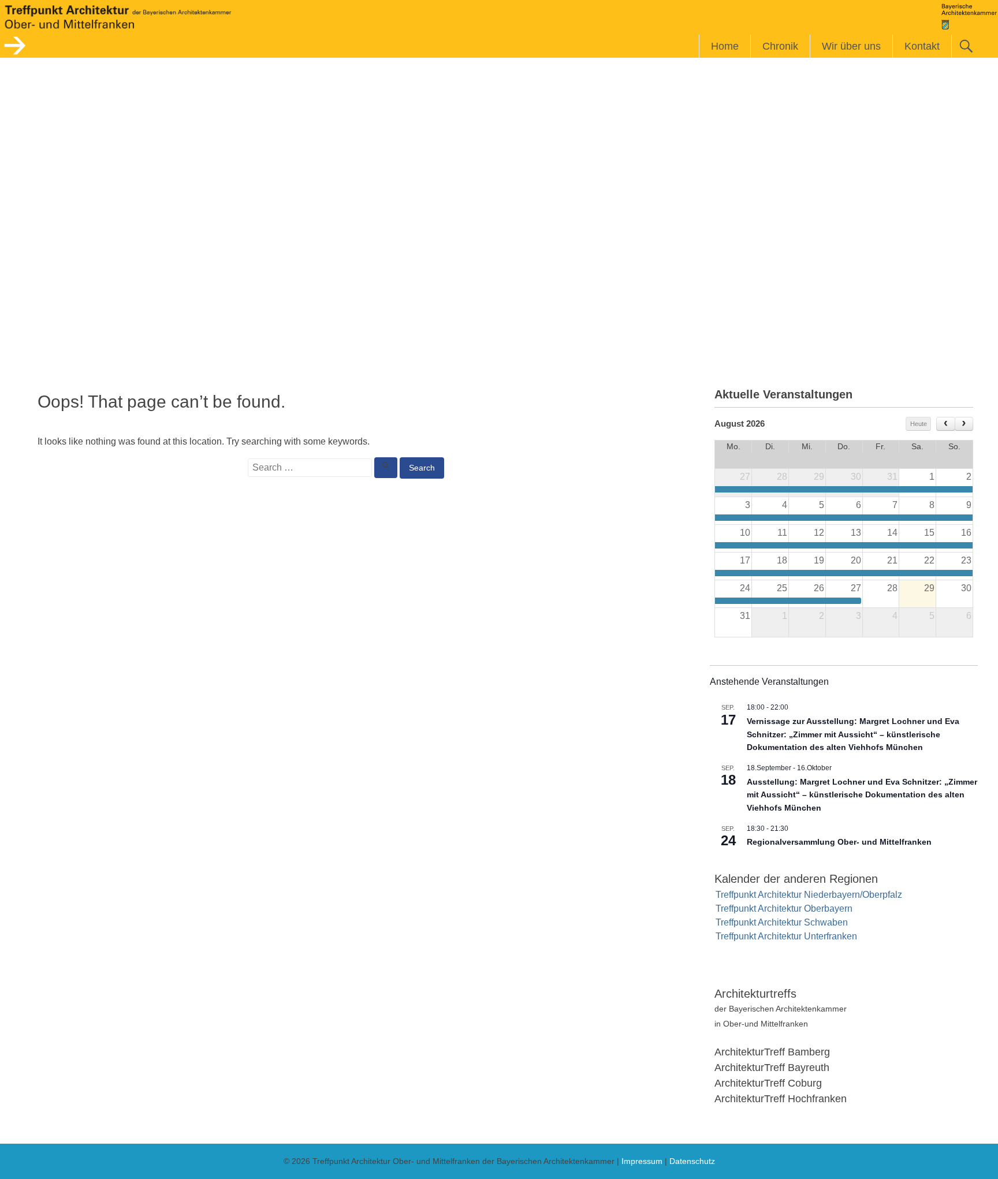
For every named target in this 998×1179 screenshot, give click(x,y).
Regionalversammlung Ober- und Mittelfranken (839, 841)
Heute (918, 423)
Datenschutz (692, 1161)
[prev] (945, 424)
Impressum (641, 1161)
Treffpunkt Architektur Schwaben (782, 922)
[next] (964, 424)
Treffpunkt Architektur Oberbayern (784, 908)
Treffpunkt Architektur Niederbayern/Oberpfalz (809, 895)
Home (725, 46)
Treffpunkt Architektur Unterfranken (786, 936)
